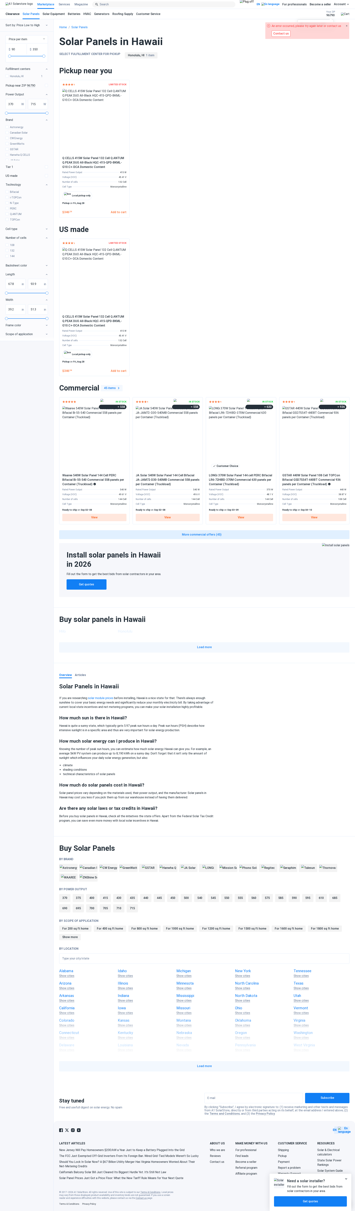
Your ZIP (330, 13)
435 (132, 898)
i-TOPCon (15, 197)
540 (199, 898)
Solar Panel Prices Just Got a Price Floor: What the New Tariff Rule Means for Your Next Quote (121, 1178)
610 (321, 898)
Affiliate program (246, 1173)
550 (226, 898)
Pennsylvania (245, 1045)
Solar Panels (31, 14)
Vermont (301, 1008)
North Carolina (247, 983)
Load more (204, 647)
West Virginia (304, 1045)
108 (12, 245)
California (67, 1008)
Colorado (66, 1020)
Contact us (217, 1162)
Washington (303, 1033)
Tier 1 (9, 167)
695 (78, 908)
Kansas (123, 1020)
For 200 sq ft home (75, 928)
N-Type (14, 203)
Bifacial (14, 192)
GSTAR (14, 149)
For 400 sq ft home (110, 928)
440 (145, 898)
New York (243, 971)
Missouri (183, 1008)
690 (64, 908)
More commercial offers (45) (202, 534)
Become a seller (320, 4)
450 (172, 898)
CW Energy (16, 138)
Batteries (74, 14)
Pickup (282, 1156)
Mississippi (185, 995)
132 (12, 250)
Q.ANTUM (15, 214)
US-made (12, 176)
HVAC (87, 14)
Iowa (122, 1008)
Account (340, 4)
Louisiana (125, 1045)
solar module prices (100, 698)
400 (91, 898)
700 (91, 908)
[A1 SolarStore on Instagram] (73, 1130)
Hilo (62, 631)
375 (78, 898)
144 (12, 256)
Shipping (283, 1150)
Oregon (241, 1033)
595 (307, 898)
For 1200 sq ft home (216, 928)
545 (213, 898)
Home (63, 27)
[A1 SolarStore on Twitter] (67, 1130)
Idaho (122, 971)
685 (334, 898)
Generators (101, 14)
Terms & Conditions (150, 1192)
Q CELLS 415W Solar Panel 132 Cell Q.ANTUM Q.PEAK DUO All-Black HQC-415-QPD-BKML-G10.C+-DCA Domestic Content (93, 162)
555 (240, 898)
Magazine (81, 4)
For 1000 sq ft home (180, 928)
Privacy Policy (265, 1113)
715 (132, 908)
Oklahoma (243, 1020)
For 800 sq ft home (144, 928)
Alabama (66, 971)
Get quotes (86, 584)
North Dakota (246, 995)
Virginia (299, 1020)
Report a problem (289, 1167)
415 (105, 898)
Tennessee (302, 971)
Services (64, 4)
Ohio (238, 1008)
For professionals (294, 4)
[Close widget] (346, 1179)
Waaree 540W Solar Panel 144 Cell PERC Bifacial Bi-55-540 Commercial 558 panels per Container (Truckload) (93, 480)
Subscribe (327, 1098)
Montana (183, 1020)
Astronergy (16, 127)
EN (258, 4)
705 (105, 908)
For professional (245, 1150)
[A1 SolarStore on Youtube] (79, 1130)
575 (267, 898)
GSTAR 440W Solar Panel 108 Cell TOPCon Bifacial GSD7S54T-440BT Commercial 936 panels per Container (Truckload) (311, 480)
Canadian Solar (19, 132)
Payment (284, 1162)
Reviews (215, 1156)
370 (64, 898)
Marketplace (45, 4)
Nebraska (184, 1033)
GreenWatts (17, 143)
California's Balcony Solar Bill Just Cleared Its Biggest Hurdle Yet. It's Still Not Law (112, 1172)
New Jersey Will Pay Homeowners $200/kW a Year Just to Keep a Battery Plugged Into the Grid (122, 1150)
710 (118, 908)
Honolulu (125, 631)
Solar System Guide (330, 1170)
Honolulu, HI (26, 76)
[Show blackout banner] (247, 4)
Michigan (183, 971)
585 (280, 898)
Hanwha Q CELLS (20, 155)
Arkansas (66, 995)
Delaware (66, 1045)
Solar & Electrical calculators (328, 1152)
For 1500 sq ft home (252, 928)
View (94, 517)
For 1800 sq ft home (325, 928)
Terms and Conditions (224, 1113)
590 (294, 898)
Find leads (241, 1156)
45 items (110, 388)
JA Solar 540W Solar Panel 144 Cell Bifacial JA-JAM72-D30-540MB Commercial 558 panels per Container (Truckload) (168, 480)
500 (186, 898)
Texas (298, 983)
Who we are (217, 1150)
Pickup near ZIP (20, 85)
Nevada (182, 1045)
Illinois (123, 983)
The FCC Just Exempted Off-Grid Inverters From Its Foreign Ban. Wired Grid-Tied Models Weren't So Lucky (129, 1156)
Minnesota (185, 983)
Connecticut (69, 1033)
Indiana (123, 995)
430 (118, 898)
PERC (13, 208)
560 (253, 898)
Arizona (65, 983)
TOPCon (15, 219)
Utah (297, 995)
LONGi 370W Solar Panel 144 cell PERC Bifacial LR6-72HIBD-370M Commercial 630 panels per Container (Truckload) (240, 480)
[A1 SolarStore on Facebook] (61, 1130)
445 (159, 898)
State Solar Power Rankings (329, 1163)
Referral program (246, 1167)
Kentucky (125, 1033)
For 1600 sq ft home (288, 928)
